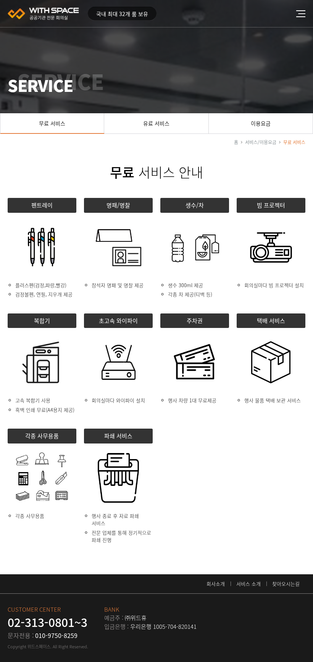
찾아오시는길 (286, 583)
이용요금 (261, 123)
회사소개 (216, 583)
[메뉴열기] (304, 13)
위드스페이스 (44, 14)
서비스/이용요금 (260, 142)
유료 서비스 (156, 123)
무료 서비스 (52, 123)
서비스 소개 (248, 583)
